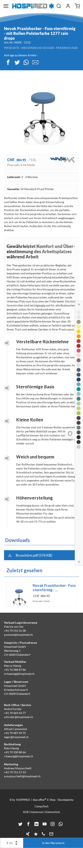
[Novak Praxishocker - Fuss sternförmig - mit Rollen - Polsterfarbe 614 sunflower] (79, 331)
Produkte (11, 47)
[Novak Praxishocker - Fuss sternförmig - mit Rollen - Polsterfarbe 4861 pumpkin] (79, 336)
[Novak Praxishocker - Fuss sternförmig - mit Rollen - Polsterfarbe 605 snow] (79, 312)
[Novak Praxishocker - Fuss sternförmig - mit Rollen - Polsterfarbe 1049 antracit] (79, 432)
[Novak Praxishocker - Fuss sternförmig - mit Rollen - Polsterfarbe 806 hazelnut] (79, 322)
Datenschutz (52, 812)
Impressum (36, 812)
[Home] (33, 6)
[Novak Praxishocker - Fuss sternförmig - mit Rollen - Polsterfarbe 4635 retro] (79, 447)
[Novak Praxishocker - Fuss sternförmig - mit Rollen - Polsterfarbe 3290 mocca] (79, 423)
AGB (25, 812)
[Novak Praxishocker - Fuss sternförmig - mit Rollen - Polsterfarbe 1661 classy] (79, 437)
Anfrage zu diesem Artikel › (21, 55)
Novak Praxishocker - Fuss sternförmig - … (54, 587)
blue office (39, 799)
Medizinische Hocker (37, 47)
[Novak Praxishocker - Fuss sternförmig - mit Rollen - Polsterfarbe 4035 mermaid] (79, 389)
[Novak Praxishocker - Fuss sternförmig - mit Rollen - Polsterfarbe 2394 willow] (79, 408)
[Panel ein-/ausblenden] (70, 433)
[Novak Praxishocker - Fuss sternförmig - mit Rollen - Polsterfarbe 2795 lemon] (79, 327)
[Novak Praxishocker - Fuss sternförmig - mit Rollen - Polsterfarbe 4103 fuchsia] (79, 351)
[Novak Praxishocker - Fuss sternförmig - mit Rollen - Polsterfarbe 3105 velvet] (79, 346)
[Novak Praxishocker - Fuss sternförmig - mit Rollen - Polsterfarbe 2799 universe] (79, 380)
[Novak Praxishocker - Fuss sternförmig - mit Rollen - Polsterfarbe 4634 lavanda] (79, 360)
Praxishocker (67, 47)
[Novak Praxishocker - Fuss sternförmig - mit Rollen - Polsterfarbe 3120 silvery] (79, 428)
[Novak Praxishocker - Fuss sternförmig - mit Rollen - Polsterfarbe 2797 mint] (79, 394)
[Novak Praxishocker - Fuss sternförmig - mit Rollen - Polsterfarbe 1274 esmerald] (79, 399)
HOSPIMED (23, 799)
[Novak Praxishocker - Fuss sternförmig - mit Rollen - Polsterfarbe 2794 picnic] (79, 413)
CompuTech (41, 806)
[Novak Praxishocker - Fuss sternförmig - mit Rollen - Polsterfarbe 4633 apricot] (79, 356)
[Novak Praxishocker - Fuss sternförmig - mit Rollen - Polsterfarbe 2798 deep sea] (79, 375)
